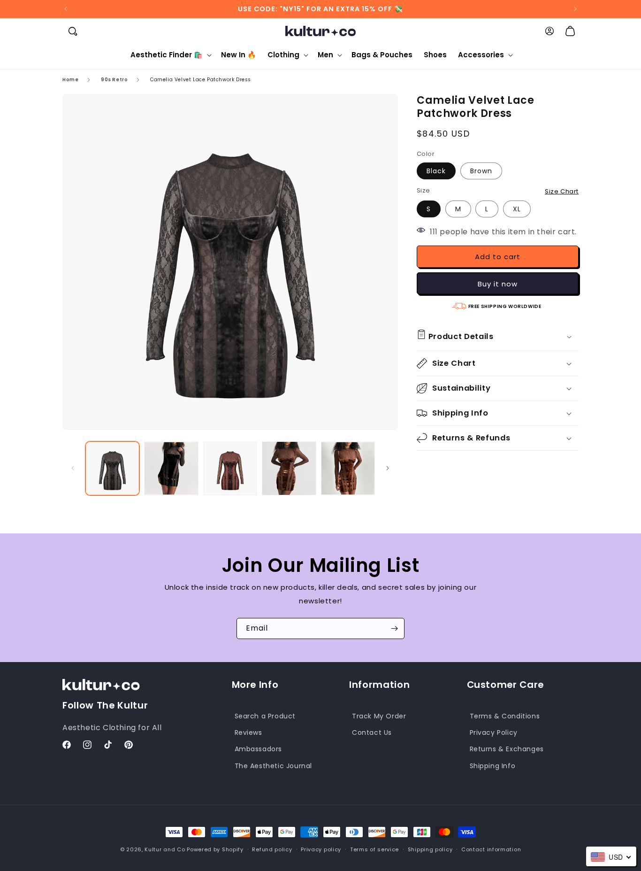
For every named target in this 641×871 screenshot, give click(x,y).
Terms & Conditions (505, 716)
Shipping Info (493, 766)
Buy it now (498, 284)
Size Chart (562, 191)
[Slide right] (387, 468)
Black (436, 171)
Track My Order (379, 716)
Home (70, 79)
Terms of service (374, 849)
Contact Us (372, 732)
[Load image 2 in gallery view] (171, 468)
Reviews (248, 732)
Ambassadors (258, 749)
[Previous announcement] (65, 9)
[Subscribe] (394, 628)
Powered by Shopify (215, 849)
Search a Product (265, 716)
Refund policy (272, 849)
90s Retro (114, 79)
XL (517, 209)
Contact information (491, 849)
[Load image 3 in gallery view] (230, 468)
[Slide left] (72, 468)
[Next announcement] (575, 9)
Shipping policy (430, 849)
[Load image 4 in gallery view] (289, 468)
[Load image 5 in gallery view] (348, 468)
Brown (481, 171)
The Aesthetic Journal (274, 766)
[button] (72, 31)
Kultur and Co (165, 849)
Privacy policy (321, 849)
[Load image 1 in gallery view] (112, 468)
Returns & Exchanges (507, 749)
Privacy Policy (494, 732)
